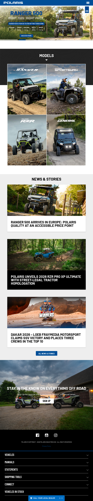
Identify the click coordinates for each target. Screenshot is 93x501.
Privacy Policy (46, 446)
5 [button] (84, 39)
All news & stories (47, 353)
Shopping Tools (13, 477)
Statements (11, 469)
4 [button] (65, 39)
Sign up (46, 401)
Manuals (9, 462)
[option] (46, 23)
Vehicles (9, 454)
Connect (9, 484)
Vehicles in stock (14, 491)
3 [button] (46, 39)
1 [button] (9, 39)
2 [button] (28, 39)
